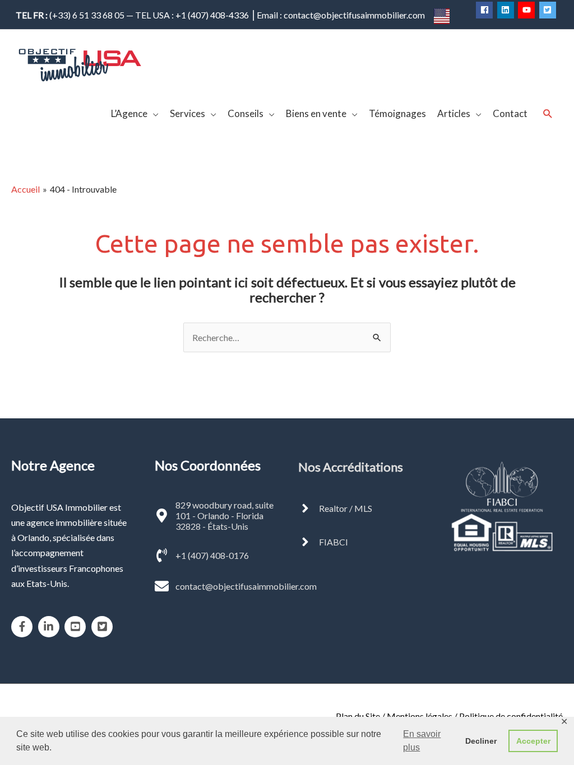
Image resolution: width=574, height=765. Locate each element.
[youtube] (528, 10)
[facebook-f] (23, 626)
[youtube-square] (77, 626)
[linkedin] (507, 10)
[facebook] (486, 10)
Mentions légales (419, 716)
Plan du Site (358, 716)
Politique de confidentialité (511, 716)
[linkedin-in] (50, 626)
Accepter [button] (533, 740)
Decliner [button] (481, 740)
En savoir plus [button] (422, 740)
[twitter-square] (549, 10)
